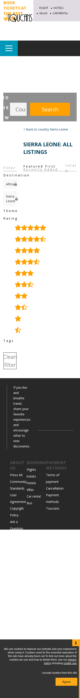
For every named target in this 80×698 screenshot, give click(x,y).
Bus (29, 503)
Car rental (34, 496)
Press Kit (16, 475)
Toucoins (52, 508)
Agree (66, 682)
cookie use (70, 663)
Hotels (58, 8)
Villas (30, 490)
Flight (43, 8)
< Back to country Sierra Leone (45, 129)
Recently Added (40, 169)
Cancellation (55, 488)
